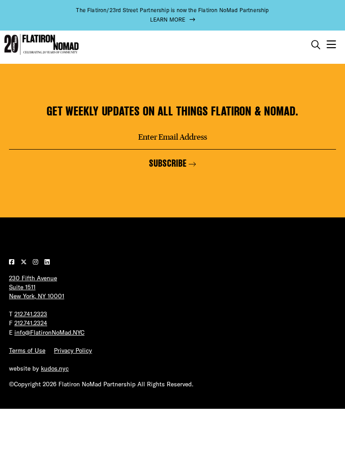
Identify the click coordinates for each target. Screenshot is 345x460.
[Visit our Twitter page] (24, 261)
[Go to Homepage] (40, 45)
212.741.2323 (30, 314)
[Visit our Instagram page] (36, 261)
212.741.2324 (30, 323)
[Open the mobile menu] (331, 44)
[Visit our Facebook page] (12, 261)
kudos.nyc (55, 368)
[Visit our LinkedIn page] (47, 261)
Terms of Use (27, 350)
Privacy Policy (73, 350)
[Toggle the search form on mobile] (315, 45)
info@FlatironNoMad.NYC (49, 332)
